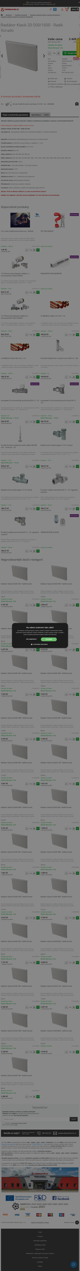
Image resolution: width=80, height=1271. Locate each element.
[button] (40, 644)
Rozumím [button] (49, 639)
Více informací (52, 634)
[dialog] (40, 635)
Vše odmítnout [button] (31, 639)
